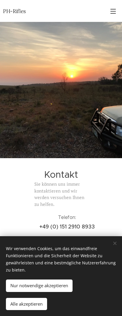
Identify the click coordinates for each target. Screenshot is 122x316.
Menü (113, 11)
